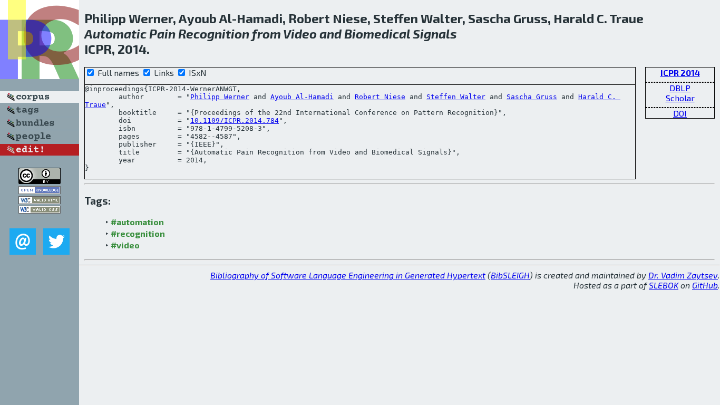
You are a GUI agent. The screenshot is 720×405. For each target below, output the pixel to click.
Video (300, 33)
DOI (680, 113)
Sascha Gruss (532, 97)
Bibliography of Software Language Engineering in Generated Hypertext (347, 275)
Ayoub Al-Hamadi (302, 97)
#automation (137, 222)
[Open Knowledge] (39, 191)
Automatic (115, 33)
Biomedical (377, 33)
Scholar (680, 98)
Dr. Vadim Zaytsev (683, 275)
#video (125, 245)
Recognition (213, 33)
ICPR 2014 (680, 73)
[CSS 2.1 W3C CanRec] (39, 221)
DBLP (679, 88)
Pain (162, 33)
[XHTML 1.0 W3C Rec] (39, 201)
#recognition (138, 233)
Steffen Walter (455, 97)
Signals (435, 33)
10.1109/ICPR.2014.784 (234, 120)
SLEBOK (663, 285)
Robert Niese (380, 97)
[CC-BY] (39, 181)
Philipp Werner (219, 97)
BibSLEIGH (510, 275)
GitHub (705, 285)
